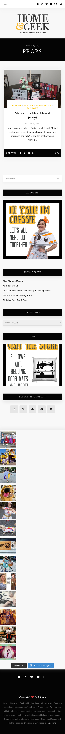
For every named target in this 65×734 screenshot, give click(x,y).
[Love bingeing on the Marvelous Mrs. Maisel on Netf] (8, 652)
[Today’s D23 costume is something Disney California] (8, 475)
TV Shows (32, 108)
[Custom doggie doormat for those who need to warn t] (8, 546)
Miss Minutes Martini (13, 281)
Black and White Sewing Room (17, 295)
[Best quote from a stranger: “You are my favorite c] (8, 457)
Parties (28, 105)
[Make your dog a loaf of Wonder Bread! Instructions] (8, 528)
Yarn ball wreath (10, 286)
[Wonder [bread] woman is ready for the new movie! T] (8, 510)
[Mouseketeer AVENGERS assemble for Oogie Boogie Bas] (8, 440)
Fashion (16, 105)
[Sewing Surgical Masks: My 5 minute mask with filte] (8, 599)
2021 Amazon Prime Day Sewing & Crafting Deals (26, 290)
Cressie (11, 153)
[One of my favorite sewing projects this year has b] (8, 493)
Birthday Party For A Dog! (15, 300)
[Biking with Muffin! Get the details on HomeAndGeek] (8, 564)
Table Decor (43, 105)
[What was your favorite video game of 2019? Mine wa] (8, 634)
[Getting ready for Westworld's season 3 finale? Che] (8, 581)
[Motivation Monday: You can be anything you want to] (8, 617)
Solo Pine (51, 723)
